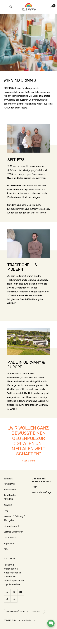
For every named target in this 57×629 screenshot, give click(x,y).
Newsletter (9, 483)
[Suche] (10, 6)
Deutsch (36, 611)
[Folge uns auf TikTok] (7, 599)
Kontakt (8, 505)
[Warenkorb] (51, 6)
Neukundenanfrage (41, 492)
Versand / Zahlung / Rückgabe (14, 518)
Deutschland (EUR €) (15, 611)
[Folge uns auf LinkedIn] (13, 599)
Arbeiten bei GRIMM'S (10, 497)
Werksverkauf (10, 489)
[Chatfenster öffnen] (51, 623)
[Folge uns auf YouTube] (20, 592)
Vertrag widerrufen (13, 531)
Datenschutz (10, 537)
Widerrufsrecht (11, 526)
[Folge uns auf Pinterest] (13, 592)
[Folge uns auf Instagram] (7, 592)
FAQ (6, 510)
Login (35, 486)
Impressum (9, 543)
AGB (6, 549)
